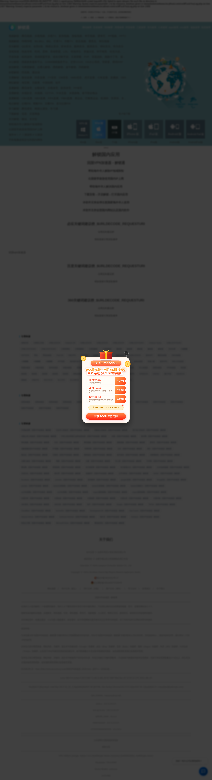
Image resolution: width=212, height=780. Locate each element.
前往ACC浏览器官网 (106, 416)
